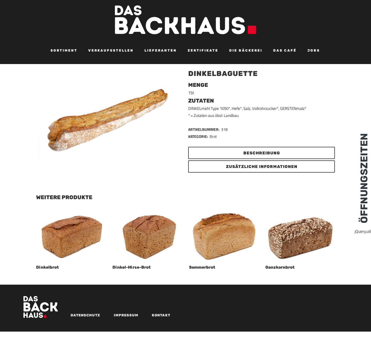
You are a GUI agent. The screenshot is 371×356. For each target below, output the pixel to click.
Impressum (126, 315)
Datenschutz (85, 315)
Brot (213, 136)
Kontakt (161, 315)
